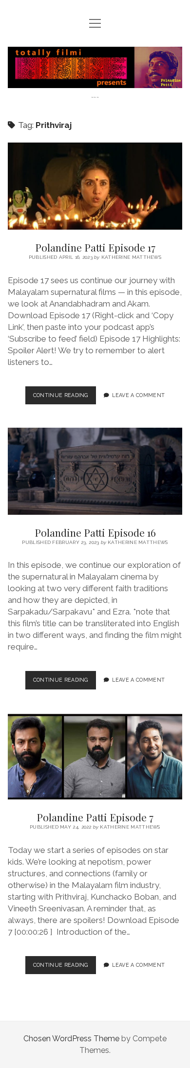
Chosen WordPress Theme (71, 1038)
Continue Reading (64, 398)
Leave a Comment (138, 395)
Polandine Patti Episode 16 (95, 471)
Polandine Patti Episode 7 (95, 756)
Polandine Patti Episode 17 (95, 186)
